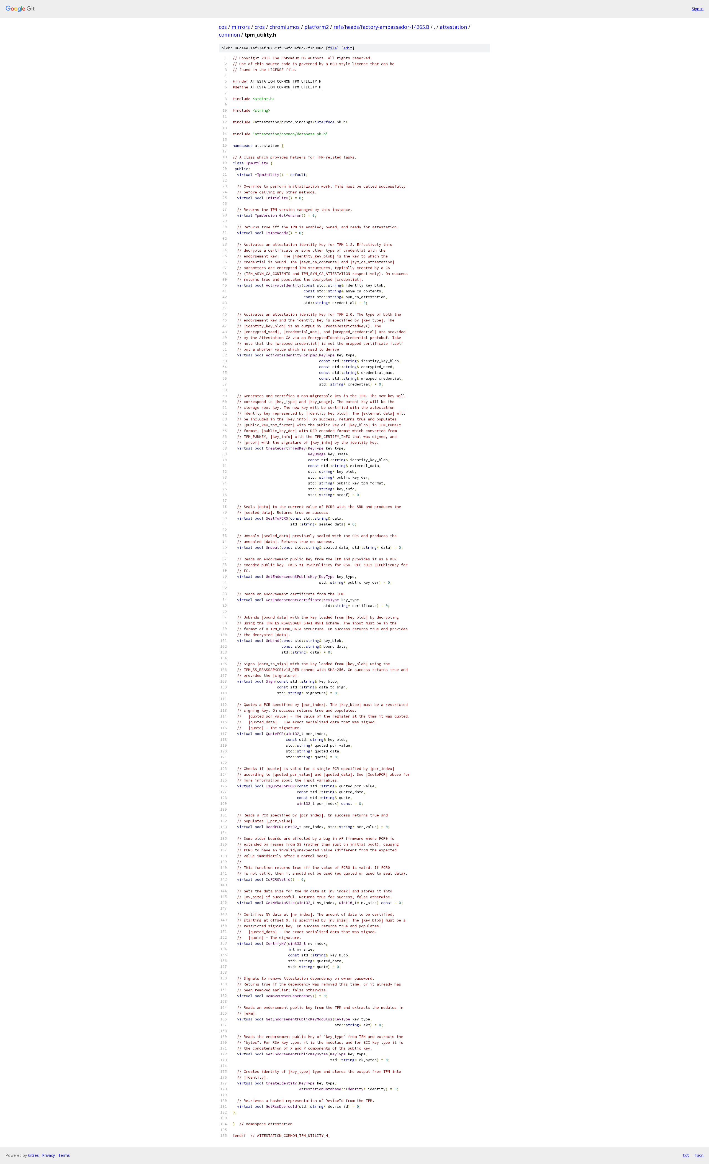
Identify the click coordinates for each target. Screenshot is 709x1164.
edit (347, 48)
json (699, 1155)
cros (260, 27)
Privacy (48, 1155)
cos (223, 27)
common (229, 34)
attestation (453, 27)
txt (685, 1155)
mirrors (241, 27)
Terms (64, 1155)
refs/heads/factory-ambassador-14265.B (381, 27)
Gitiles (33, 1155)
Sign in (697, 8)
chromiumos (284, 27)
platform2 (316, 27)
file (332, 48)
